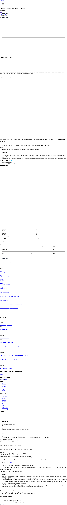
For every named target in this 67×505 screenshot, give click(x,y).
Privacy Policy (3, 398)
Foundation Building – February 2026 (6, 325)
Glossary (3, 405)
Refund (2, 403)
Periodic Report (5, 6)
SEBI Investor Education (5, 408)
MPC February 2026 (3, 329)
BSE (33, 457)
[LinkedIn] (2, 416)
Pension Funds (3, 391)
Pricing (2, 383)
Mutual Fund (3, 390)
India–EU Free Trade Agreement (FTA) (6, 342)
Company (3, 4)
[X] (2, 413)
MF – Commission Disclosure (5, 409)
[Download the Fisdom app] (3, 504)
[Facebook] (2, 415)
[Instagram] (2, 419)
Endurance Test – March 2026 (5, 320)
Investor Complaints (4, 401)
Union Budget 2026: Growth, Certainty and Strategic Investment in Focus (11, 359)
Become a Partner (4, 384)
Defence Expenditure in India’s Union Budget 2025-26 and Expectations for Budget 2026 (14, 355)
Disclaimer (3, 402)
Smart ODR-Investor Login (5, 407)
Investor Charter (4, 400)
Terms (2, 399)
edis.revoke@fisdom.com (11, 462)
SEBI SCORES (10, 455)
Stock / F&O (3, 389)
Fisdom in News (4, 386)
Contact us (3, 395)
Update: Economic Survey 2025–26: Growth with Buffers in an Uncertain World (13, 346)
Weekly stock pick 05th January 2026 (6, 368)
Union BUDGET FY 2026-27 (4, 338)
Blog (2, 385)
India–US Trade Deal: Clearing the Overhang (7, 333)
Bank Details (3, 404)
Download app (2, 374)
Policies (2, 397)
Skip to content (2, 0)
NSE (35, 457)
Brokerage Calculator (4, 396)
